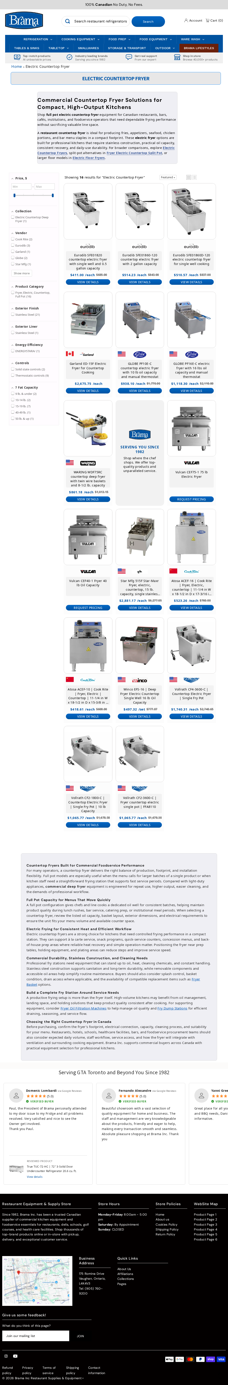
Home (16, 66)
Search (148, 22)
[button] (188, 177)
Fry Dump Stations (172, 1008)
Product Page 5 (205, 1234)
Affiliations (125, 1274)
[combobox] (95, 21)
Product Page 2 (205, 1219)
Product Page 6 (205, 1239)
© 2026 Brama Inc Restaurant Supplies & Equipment (41, 1378)
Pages (121, 1284)
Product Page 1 (205, 1214)
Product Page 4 (205, 1229)
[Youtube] (15, 1356)
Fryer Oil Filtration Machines (83, 1008)
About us (162, 1219)
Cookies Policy (166, 1224)
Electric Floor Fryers (89, 158)
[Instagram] (6, 1356)
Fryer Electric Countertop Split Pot (134, 153)
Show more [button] (22, 273)
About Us (124, 1269)
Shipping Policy (167, 1229)
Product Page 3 (205, 1224)
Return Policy (165, 1234)
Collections (125, 1279)
